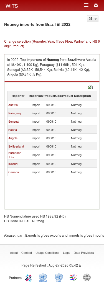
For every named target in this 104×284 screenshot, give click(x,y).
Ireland (12, 163)
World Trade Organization (73, 277)
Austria (13, 104)
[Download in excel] (90, 86)
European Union (14, 154)
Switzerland (16, 146)
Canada (13, 172)
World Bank (88, 277)
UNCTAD (44, 277)
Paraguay (14, 113)
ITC (29, 277)
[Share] (92, 18)
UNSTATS (58, 277)
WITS (12, 5)
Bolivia (12, 129)
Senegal (13, 121)
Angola (12, 138)
